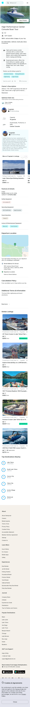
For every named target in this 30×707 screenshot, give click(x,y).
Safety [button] (3, 557)
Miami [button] (3, 617)
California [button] (13, 41)
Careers (4, 518)
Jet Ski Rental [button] (5, 569)
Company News (6, 597)
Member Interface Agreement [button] (10, 535)
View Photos (23, 20)
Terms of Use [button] (19, 689)
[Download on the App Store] (7, 672)
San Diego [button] (4, 625)
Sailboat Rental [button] (6, 582)
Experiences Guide (7, 602)
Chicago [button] (4, 633)
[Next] (26, 156)
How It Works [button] (5, 549)
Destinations (5, 605)
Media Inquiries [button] (6, 521)
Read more (5, 304)
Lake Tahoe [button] (5, 622)
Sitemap (4, 537)
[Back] (22, 156)
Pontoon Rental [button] (6, 577)
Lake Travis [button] (5, 628)
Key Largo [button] (4, 639)
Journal (4, 593)
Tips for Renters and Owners (9, 608)
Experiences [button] (6, 562)
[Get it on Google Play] (19, 672)
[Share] (3, 33)
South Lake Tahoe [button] (22, 41)
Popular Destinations (8, 612)
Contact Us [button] (5, 540)
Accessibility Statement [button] (8, 532)
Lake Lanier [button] (5, 619)
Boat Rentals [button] (5, 566)
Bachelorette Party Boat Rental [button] (10, 585)
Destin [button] (3, 641)
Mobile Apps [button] (5, 554)
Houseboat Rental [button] (6, 574)
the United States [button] (6, 41)
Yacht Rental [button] (5, 580)
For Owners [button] (5, 552)
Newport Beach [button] (6, 630)
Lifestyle (4, 600)
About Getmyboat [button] (6, 515)
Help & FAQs (5, 653)
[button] (13, 167)
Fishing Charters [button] (6, 571)
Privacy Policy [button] (5, 526)
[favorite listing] (5, 33)
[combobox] (14, 2)
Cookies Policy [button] (6, 529)
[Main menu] (27, 3)
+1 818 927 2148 (6, 656)
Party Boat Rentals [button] (7, 588)
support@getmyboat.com (8, 658)
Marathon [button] (4, 644)
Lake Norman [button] (5, 636)
